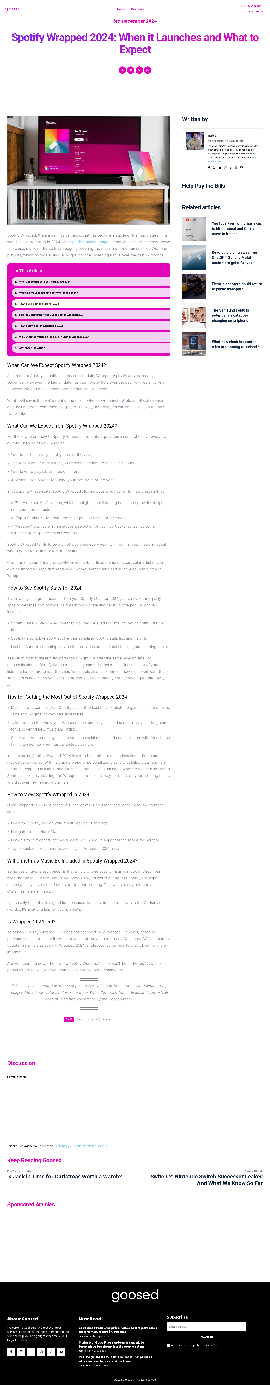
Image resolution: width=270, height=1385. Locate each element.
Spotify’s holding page (89, 242)
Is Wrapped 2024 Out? (32, 347)
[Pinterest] (139, 70)
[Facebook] (122, 70)
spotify (92, 1019)
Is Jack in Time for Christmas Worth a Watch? (64, 1176)
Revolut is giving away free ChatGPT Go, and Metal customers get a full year (234, 257)
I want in (206, 1336)
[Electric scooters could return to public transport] (194, 286)
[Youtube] (241, 166)
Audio (82, 1351)
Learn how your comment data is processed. (81, 1146)
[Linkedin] (219, 166)
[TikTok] (230, 166)
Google (84, 1336)
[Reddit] (225, 166)
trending (106, 1019)
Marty (212, 135)
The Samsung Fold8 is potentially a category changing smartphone (230, 315)
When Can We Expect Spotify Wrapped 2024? (45, 281)
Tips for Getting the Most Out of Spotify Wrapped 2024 (51, 314)
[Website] (236, 166)
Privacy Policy (209, 1345)
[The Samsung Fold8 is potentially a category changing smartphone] (194, 315)
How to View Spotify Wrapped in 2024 (41, 325)
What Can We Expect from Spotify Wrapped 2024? (48, 292)
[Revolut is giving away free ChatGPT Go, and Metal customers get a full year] (194, 257)
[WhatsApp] (147, 70)
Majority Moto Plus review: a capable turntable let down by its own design (111, 1344)
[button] (151, 9)
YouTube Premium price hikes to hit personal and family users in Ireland (237, 228)
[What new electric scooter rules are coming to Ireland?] (194, 344)
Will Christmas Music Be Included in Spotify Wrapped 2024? (55, 336)
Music (80, 1019)
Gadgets (84, 1365)
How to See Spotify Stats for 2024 (39, 303)
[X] (130, 70)
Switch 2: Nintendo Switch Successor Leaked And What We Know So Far (206, 1179)
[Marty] (195, 150)
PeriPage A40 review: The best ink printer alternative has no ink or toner (115, 1358)
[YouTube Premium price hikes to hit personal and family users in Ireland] (194, 229)
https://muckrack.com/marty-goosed (225, 141)
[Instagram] (214, 166)
